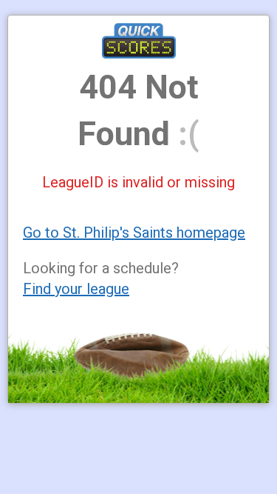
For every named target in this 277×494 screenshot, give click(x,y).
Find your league (76, 289)
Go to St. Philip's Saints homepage (134, 232)
